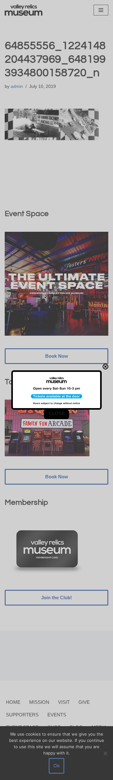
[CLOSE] (105, 366)
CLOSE (57, 413)
